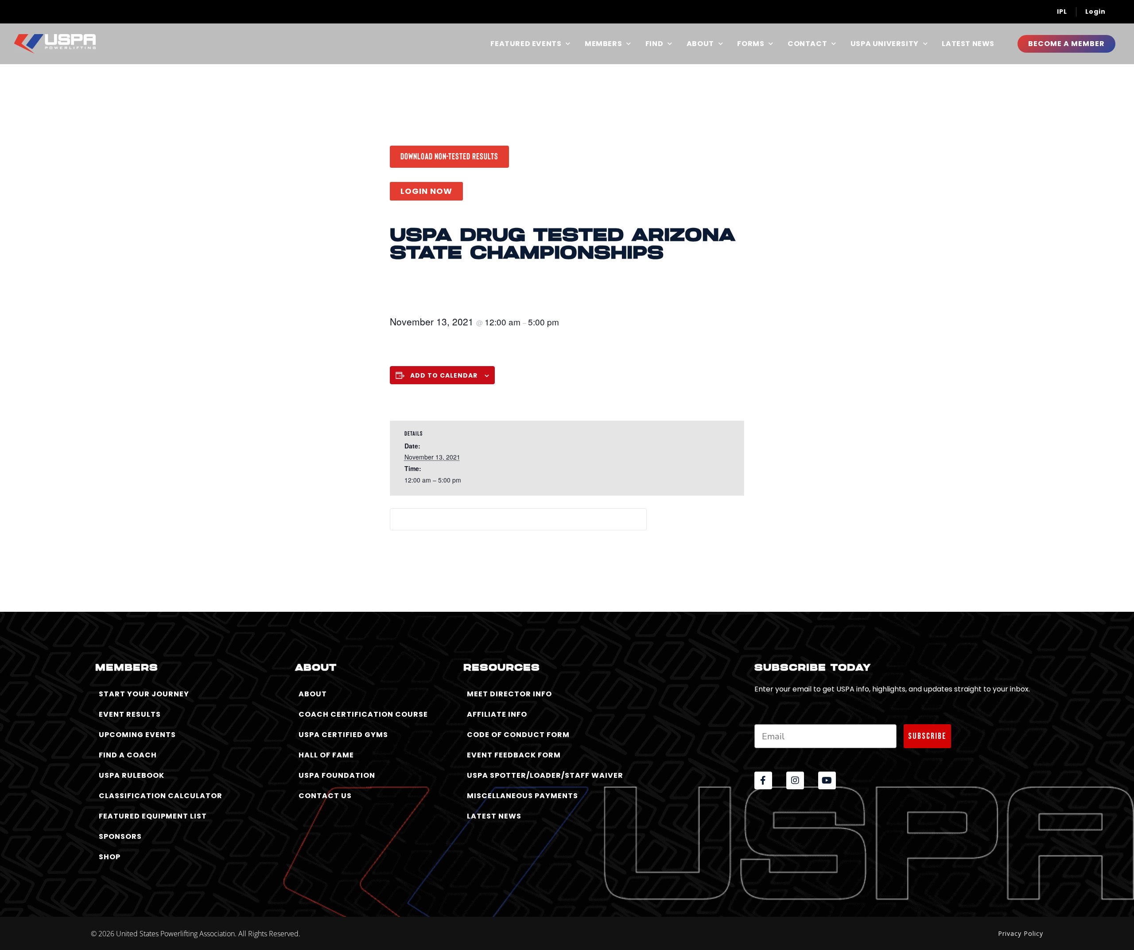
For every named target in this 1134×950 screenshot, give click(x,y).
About (700, 43)
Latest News (968, 43)
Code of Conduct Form (518, 735)
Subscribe (927, 736)
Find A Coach (128, 755)
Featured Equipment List (153, 816)
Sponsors (120, 836)
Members (603, 43)
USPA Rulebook (131, 775)
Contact (807, 43)
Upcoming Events (137, 735)
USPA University (884, 43)
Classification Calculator (160, 796)
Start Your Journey (144, 694)
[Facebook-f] (763, 780)
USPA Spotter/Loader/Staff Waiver (545, 775)
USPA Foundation (337, 775)
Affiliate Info (497, 714)
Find (654, 43)
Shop (109, 857)
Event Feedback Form (514, 755)
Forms (750, 43)
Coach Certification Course (363, 714)
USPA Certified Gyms (343, 735)
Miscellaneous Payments (522, 796)
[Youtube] (827, 780)
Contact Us (325, 796)
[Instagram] (795, 780)
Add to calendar (444, 375)
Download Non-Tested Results (449, 156)
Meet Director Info (509, 694)
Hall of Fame (326, 755)
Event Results (130, 714)
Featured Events (525, 43)
